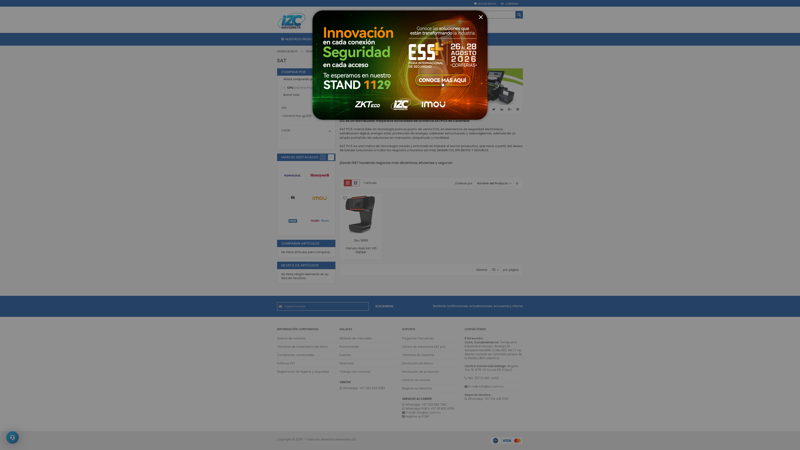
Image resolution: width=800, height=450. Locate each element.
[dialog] (400, 225)
